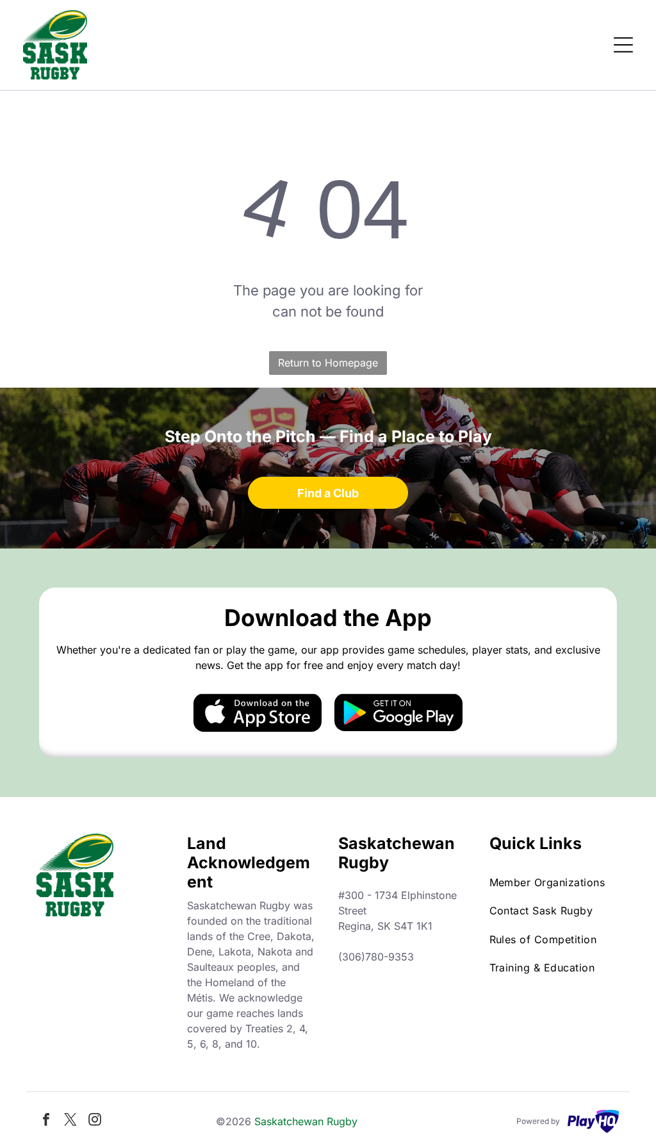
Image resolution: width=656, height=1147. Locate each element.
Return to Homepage (328, 362)
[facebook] (46, 1121)
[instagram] (94, 1121)
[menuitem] (554, 882)
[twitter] (70, 1121)
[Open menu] (623, 44)
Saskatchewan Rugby (305, 1121)
